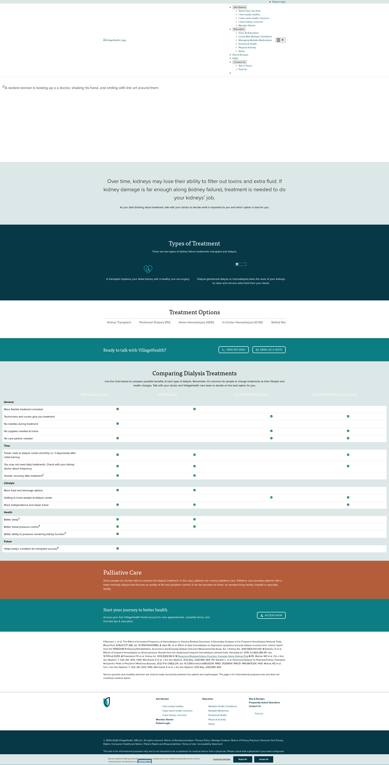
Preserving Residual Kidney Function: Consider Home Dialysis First (213, 656)
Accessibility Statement (210, 744)
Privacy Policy (202, 740)
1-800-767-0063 (235, 350)
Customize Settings (222, 759)
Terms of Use (189, 744)
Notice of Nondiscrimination (179, 740)
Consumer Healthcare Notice (127, 744)
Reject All (243, 759)
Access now (273, 615)
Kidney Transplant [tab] (119, 322)
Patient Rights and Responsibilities (162, 744)
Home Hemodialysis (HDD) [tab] (196, 322)
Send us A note (271, 350)
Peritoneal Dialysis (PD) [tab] (154, 322)
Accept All (263, 759)
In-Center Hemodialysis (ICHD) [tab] (242, 322)
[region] (194, 759)
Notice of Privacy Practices (245, 740)
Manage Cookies (220, 740)
